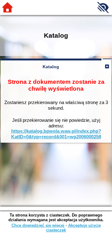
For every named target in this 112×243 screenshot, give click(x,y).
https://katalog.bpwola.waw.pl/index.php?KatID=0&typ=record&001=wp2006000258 (56, 133)
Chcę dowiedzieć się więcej (38, 225)
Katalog (51, 66)
